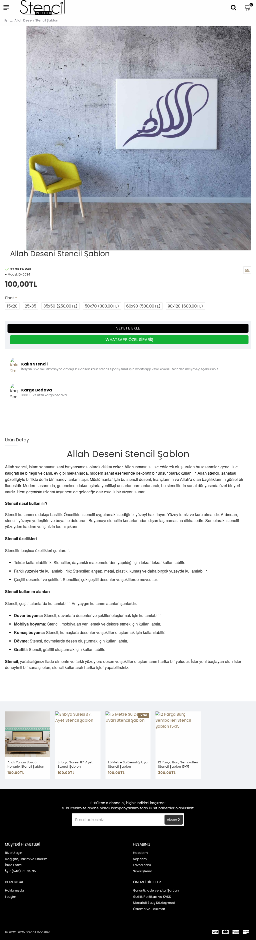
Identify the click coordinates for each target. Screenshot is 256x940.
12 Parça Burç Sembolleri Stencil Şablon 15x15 (178, 764)
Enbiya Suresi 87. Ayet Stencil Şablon (75, 764)
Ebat (9, 298)
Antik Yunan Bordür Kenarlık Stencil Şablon (26, 764)
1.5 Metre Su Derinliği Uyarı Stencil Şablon (129, 764)
